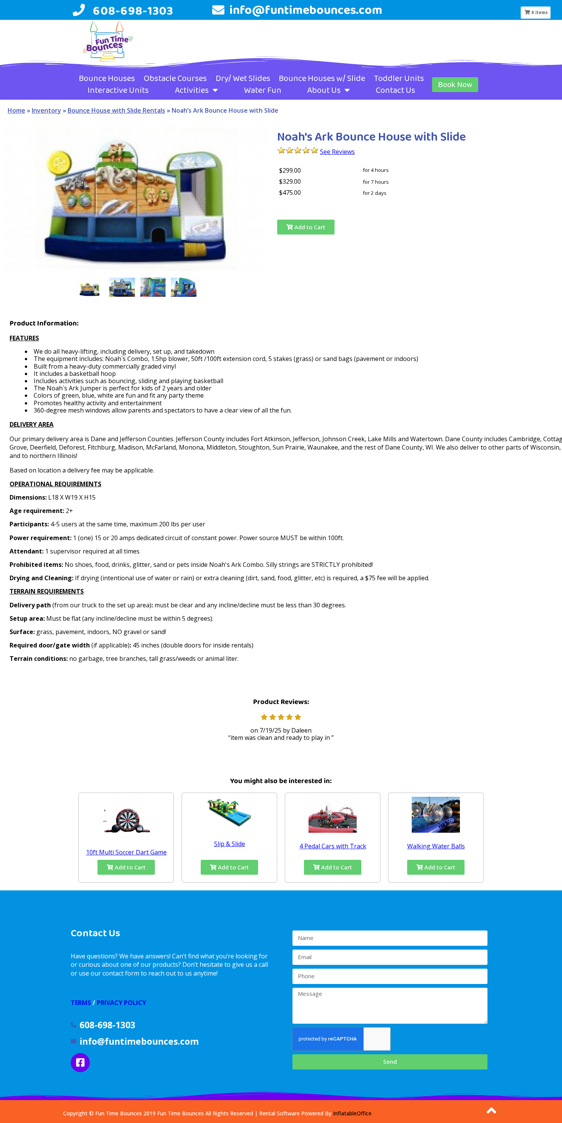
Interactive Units (118, 90)
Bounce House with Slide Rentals (116, 110)
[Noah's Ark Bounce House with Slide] (89, 289)
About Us (324, 90)
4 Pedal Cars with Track (332, 846)
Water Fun (262, 90)
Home (16, 110)
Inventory (46, 110)
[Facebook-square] (80, 1062)
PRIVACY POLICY (121, 1002)
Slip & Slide (229, 844)
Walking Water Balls (436, 846)
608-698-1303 (133, 10)
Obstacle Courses (175, 78)
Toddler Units (399, 78)
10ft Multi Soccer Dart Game (126, 852)
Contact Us (395, 90)
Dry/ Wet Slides (243, 78)
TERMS (81, 1002)
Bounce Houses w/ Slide (322, 78)
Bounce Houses (107, 78)
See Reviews (337, 151)
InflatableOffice (352, 1113)
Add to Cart (309, 227)
